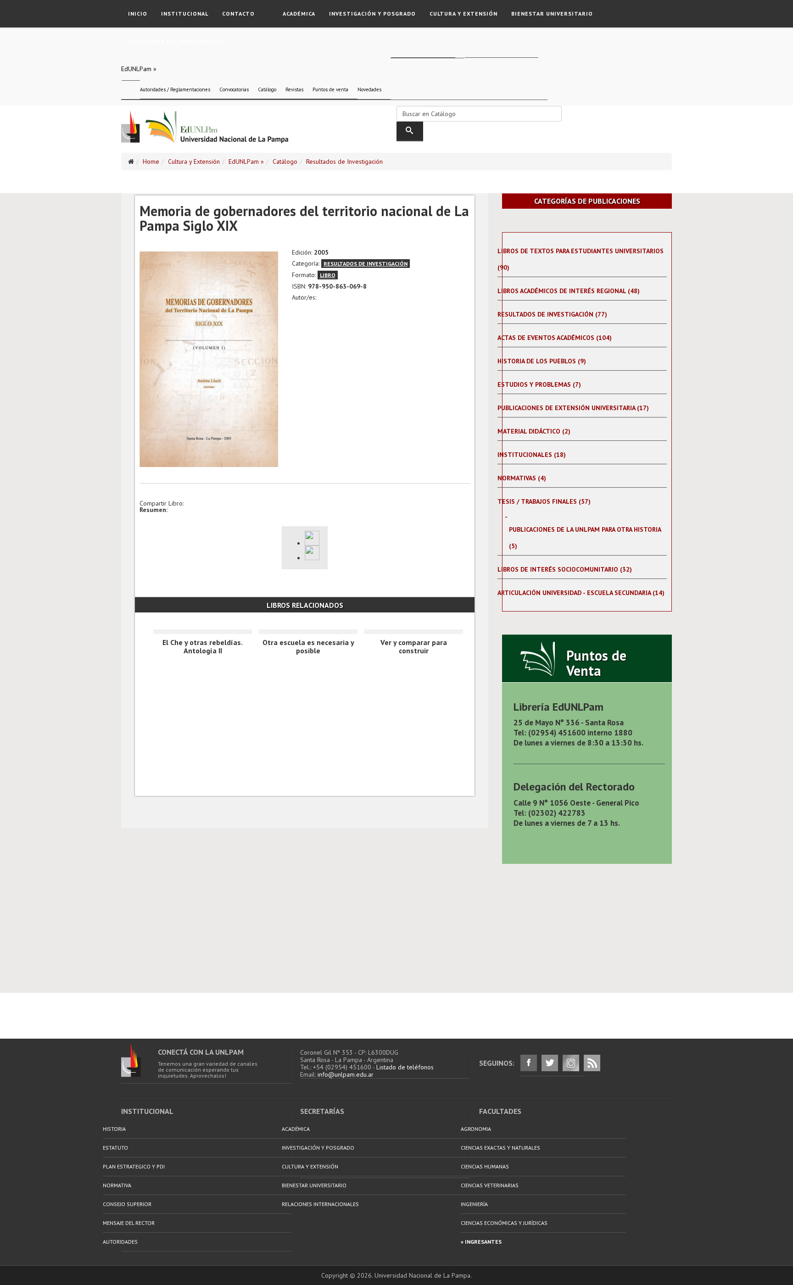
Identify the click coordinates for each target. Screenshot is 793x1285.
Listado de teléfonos (405, 1067)
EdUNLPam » (138, 69)
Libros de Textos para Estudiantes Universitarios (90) (580, 259)
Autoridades (120, 1241)
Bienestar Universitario (552, 13)
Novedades (369, 89)
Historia (114, 1128)
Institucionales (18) (531, 455)
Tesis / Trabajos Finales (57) (544, 501)
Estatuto (115, 1147)
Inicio (137, 13)
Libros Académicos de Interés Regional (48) (568, 291)
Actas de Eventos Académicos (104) (554, 338)
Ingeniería (474, 1204)
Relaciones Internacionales (175, 41)
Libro (327, 275)
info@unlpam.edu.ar (346, 1074)
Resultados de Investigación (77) (552, 314)
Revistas (294, 89)
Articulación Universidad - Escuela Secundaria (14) (581, 593)
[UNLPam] (139, 1060)
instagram (571, 1063)
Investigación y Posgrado (372, 13)
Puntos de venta (330, 89)
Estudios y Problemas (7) (539, 384)
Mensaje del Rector (129, 1222)
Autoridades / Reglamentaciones (175, 89)
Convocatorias (234, 89)
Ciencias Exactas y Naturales (500, 1147)
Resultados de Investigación (344, 161)
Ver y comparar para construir (413, 646)
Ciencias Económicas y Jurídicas (504, 1222)
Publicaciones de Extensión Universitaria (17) (573, 408)
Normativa (117, 1185)
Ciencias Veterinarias (490, 1185)
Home (151, 161)
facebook (528, 1063)
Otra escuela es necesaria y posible (308, 646)
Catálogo (267, 89)
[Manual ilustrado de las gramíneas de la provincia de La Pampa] (314, 538)
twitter (550, 1063)
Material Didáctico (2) (533, 431)
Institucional (184, 13)
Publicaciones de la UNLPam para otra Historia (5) (585, 537)
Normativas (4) (521, 478)
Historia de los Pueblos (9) (541, 361)
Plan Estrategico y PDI (134, 1166)
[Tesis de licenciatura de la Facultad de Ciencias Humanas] (314, 552)
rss (592, 1063)
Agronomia (476, 1128)
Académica (299, 13)
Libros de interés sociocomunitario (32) (564, 569)
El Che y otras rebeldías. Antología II (202, 646)
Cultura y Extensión (463, 13)
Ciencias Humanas (485, 1166)
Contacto (238, 13)
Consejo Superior (127, 1204)
